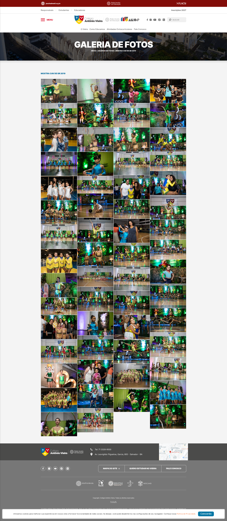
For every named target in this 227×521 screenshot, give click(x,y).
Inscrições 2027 (178, 10)
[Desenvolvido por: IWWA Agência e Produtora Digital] (113, 502)
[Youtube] (154, 20)
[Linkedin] (164, 20)
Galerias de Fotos (106, 51)
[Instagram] (151, 20)
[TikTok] (159, 20)
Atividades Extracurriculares (119, 29)
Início (93, 51)
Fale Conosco (140, 29)
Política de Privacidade (186, 514)
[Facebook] (147, 20)
